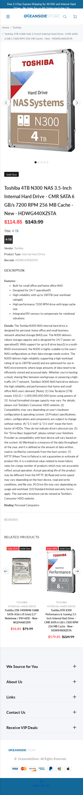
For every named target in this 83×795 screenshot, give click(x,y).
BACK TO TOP (41, 785)
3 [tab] (41, 162)
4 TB (9, 239)
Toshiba (17, 27)
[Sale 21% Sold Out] (21, 571)
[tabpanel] (41, 100)
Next (77, 103)
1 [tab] (35, 162)
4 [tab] (44, 162)
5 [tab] (47, 162)
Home (5, 27)
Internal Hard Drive (33, 254)
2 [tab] (38, 162)
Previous (6, 103)
